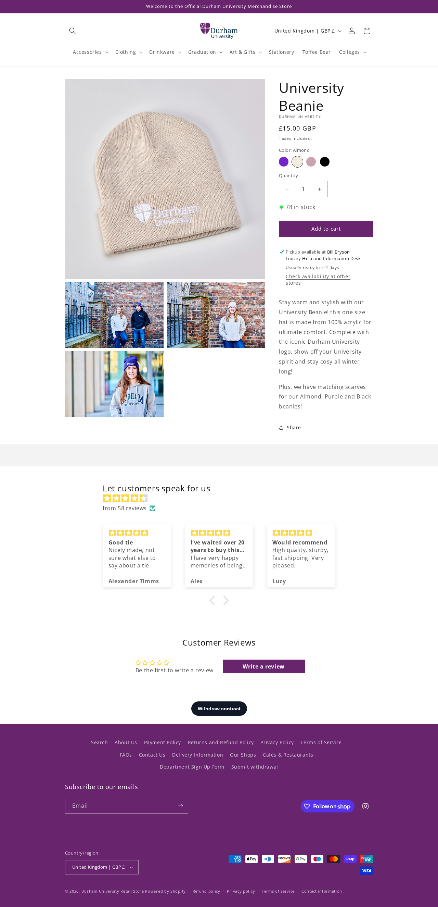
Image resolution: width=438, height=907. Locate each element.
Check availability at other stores (318, 279)
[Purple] (283, 162)
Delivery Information (197, 754)
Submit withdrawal (254, 766)
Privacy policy (241, 891)
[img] (222, 498)
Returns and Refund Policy (221, 742)
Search (99, 742)
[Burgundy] (311, 162)
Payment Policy (162, 742)
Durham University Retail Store (112, 891)
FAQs (126, 754)
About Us (126, 742)
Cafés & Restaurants (288, 754)
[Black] (325, 162)
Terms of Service (321, 742)
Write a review (263, 666)
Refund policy (206, 891)
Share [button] (294, 427)
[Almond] (297, 162)
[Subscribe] (180, 806)
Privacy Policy (277, 742)
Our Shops (243, 754)
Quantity (288, 175)
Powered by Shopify (165, 891)
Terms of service (278, 891)
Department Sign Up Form (192, 766)
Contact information (321, 891)
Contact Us (152, 754)
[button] (72, 30)
